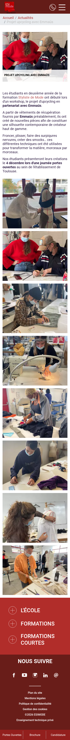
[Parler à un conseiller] (52, 7)
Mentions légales (35, 698)
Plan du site (35, 692)
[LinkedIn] (45, 675)
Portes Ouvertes (12, 735)
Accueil (8, 18)
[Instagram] (35, 675)
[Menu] (60, 7)
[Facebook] (14, 675)
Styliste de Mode (30, 97)
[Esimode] (10, 8)
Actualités (25, 18)
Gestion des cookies (35, 709)
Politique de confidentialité (35, 703)
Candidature (58, 735)
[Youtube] (24, 675)
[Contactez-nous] (56, 675)
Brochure (35, 735)
